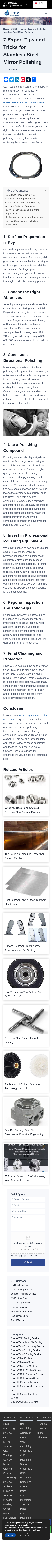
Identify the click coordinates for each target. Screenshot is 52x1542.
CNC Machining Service (9, 1428)
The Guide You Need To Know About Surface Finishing (25, 856)
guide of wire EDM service (24, 1402)
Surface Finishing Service (23, 1294)
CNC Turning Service (21, 1289)
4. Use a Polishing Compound (21, 206)
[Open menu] (46, 13)
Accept (10, 1535)
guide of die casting (21, 1358)
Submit (28, 1262)
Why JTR (42, 1437)
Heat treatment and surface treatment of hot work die (25, 902)
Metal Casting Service (7, 1468)
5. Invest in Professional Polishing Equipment (22, 212)
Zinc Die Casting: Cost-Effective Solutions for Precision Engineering (24, 1132)
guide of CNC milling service (25, 1350)
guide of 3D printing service (25, 1338)
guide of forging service (23, 1362)
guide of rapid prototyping (24, 1382)
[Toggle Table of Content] (43, 190)
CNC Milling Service (21, 1285)
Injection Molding (19, 1307)
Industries (42, 1428)
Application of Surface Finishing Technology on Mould (22, 1086)
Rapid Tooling (18, 1320)
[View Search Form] (27, 4)
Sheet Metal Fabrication (22, 1311)
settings (36, 1530)
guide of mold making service (26, 1378)
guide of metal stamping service (27, 1374)
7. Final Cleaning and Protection (22, 221)
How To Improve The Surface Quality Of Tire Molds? (25, 994)
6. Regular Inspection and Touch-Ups (24, 217)
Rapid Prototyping (20, 1316)
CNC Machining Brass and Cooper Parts (25, 1482)
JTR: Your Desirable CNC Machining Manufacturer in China (25, 1178)
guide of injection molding (24, 1366)
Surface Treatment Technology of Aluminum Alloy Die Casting (23, 948)
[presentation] (26, 789)
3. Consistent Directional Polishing (23, 202)
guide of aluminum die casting (26, 1342)
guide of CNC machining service (27, 1346)
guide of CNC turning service (26, 1354)
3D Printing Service (20, 1298)
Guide (40, 1433)
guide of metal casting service (26, 1370)
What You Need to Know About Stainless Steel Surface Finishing (23, 810)
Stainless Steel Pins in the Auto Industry (22, 1040)
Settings (23, 1535)
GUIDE (14, 29)
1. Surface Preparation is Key (20, 195)
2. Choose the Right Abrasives (21, 198)
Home (6, 29)
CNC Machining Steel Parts (26, 1446)
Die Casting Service (21, 1302)
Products (42, 1424)
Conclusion (11, 224)
